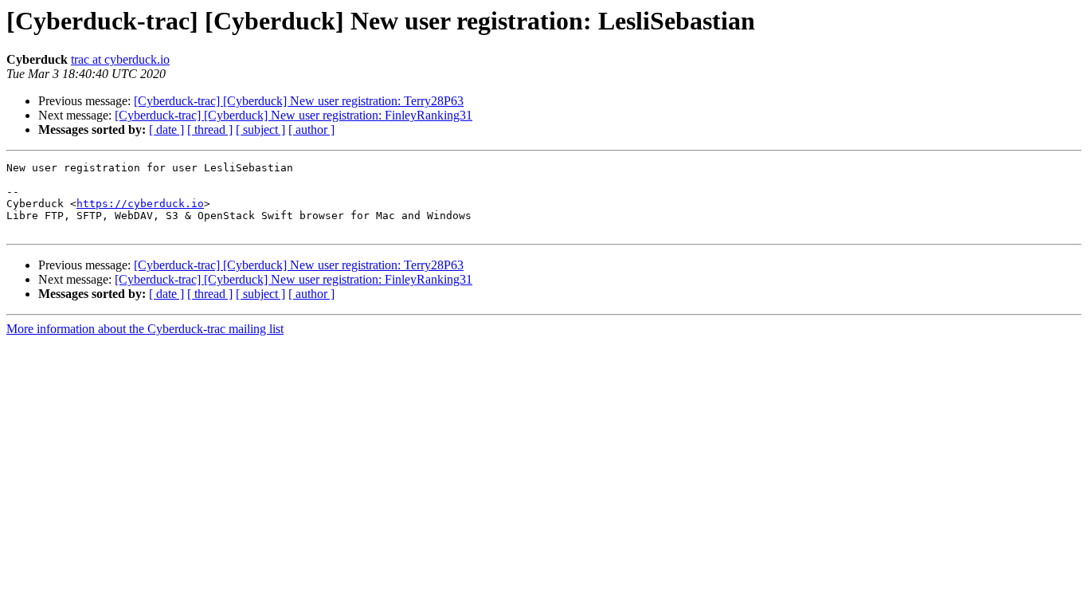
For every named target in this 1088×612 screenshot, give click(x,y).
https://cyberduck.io (140, 204)
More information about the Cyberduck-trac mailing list (145, 328)
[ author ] (311, 129)
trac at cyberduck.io (120, 59)
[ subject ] (260, 129)
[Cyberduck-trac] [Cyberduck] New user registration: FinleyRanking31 (293, 115)
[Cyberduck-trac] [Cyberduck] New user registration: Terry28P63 (299, 101)
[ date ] (166, 129)
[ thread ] (210, 129)
